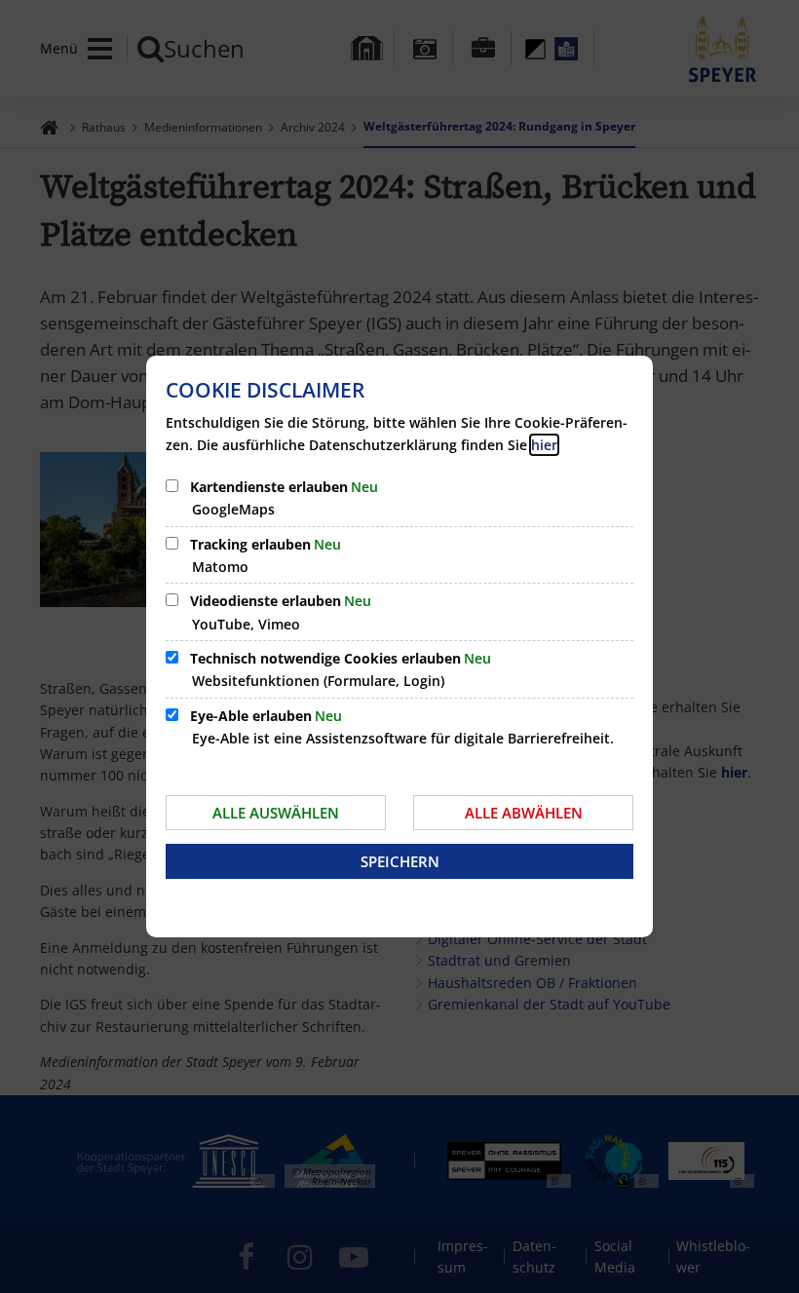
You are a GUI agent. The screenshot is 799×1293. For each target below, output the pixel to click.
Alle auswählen (275, 812)
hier (544, 445)
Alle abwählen (524, 812)
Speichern (400, 861)
